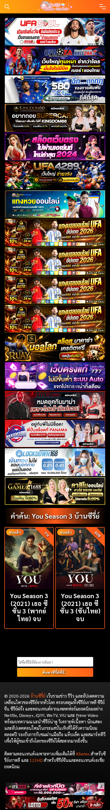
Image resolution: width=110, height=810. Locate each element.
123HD (36, 760)
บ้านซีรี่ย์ (37, 696)
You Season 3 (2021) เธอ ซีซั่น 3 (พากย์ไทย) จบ (29, 607)
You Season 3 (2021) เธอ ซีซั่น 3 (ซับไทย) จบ (80, 607)
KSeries (83, 753)
